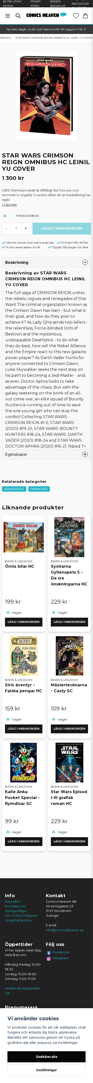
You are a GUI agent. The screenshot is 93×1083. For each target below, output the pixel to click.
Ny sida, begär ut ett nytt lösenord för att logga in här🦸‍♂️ (47, 29)
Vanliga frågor (16, 911)
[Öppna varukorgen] (85, 16)
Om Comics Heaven (21, 915)
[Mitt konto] (76, 16)
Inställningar (46, 1070)
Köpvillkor (13, 901)
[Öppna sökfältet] (18, 16)
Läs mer (10, 204)
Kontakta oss (15, 906)
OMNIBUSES (39, 489)
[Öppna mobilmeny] (7, 16)
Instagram (60, 958)
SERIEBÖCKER (14, 489)
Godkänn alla (46, 1057)
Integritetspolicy (18, 920)
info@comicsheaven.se (65, 930)
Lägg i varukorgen (23, 622)
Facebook (61, 952)
